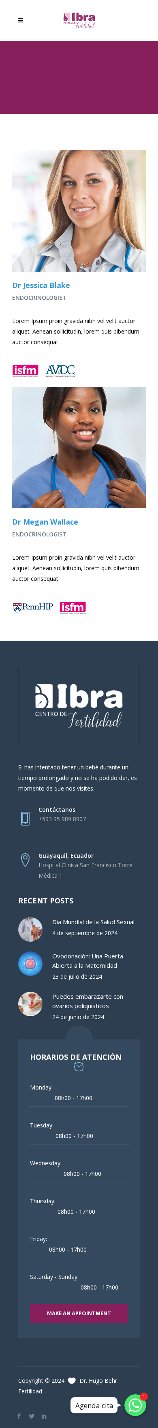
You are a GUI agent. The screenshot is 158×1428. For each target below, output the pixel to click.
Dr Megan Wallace (45, 522)
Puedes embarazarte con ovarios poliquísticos (87, 1001)
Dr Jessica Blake (41, 285)
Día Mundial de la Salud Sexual (93, 922)
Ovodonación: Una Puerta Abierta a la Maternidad (87, 960)
